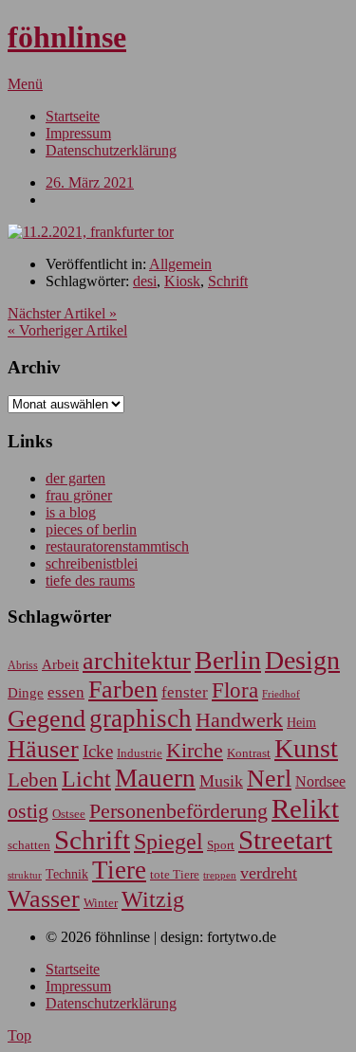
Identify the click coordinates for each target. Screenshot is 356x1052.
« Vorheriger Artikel (67, 330)
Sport (220, 845)
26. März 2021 (90, 182)
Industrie (139, 753)
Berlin (228, 660)
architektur (137, 661)
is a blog (71, 512)
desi (145, 281)
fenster (184, 692)
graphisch (140, 718)
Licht (86, 778)
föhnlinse (67, 37)
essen (65, 692)
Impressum (78, 133)
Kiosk (182, 281)
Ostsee (68, 814)
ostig (28, 811)
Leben (33, 780)
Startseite (73, 116)
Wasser (44, 899)
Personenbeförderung (178, 811)
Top (19, 1035)
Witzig (153, 899)
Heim (301, 722)
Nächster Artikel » (62, 313)
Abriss (23, 666)
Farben (123, 689)
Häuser (43, 749)
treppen (219, 874)
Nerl (269, 778)
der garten (75, 478)
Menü (25, 84)
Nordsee (320, 781)
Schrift (228, 281)
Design (302, 660)
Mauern (155, 778)
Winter (101, 903)
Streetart (285, 840)
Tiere (119, 870)
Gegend (46, 719)
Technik (67, 874)
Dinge (26, 692)
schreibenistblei (92, 563)
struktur (25, 875)
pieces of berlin (91, 529)
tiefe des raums (90, 580)
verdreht (268, 872)
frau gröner (79, 495)
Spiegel (168, 841)
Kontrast (249, 753)
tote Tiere (174, 874)
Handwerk (239, 720)
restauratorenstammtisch (117, 546)
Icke (98, 751)
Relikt (305, 808)
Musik (221, 780)
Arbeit (60, 664)
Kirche (194, 750)
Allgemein (180, 264)
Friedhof (281, 693)
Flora (235, 690)
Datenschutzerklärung (111, 150)
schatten (29, 845)
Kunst (306, 748)
